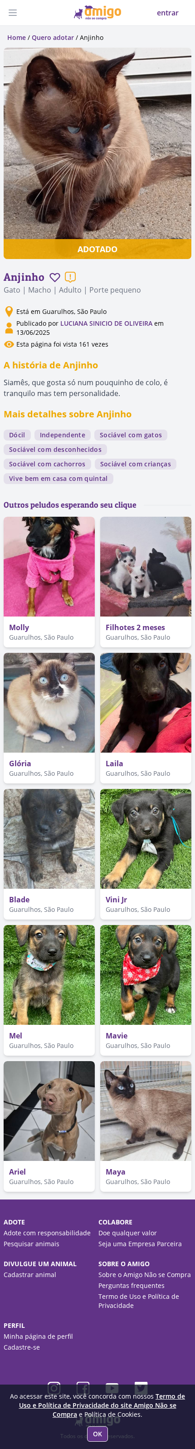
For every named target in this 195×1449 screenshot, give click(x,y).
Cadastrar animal (30, 1274)
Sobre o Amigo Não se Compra (144, 1274)
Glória (20, 764)
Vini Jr (116, 900)
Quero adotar (53, 37)
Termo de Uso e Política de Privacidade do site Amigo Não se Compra (102, 1405)
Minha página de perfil (38, 1336)
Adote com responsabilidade (47, 1233)
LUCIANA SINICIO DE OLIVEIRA (106, 323)
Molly (19, 627)
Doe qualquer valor (127, 1233)
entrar (168, 13)
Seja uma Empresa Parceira (140, 1243)
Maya (116, 1172)
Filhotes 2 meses (135, 627)
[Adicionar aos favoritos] (55, 277)
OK (97, 1433)
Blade (19, 900)
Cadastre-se (22, 1347)
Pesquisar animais (31, 1243)
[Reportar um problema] (70, 277)
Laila (114, 764)
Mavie (116, 1036)
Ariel (17, 1172)
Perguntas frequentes (131, 1285)
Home (16, 37)
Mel (15, 1036)
